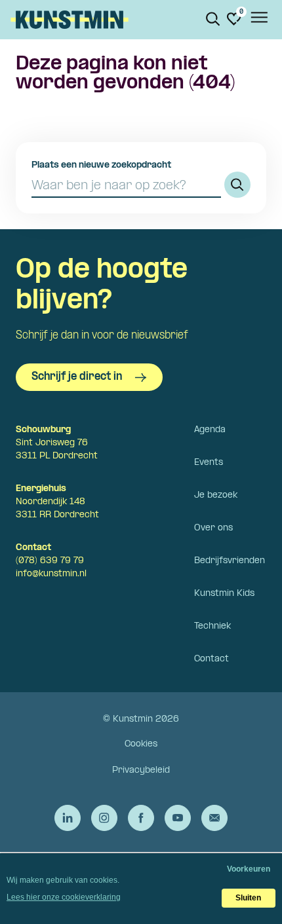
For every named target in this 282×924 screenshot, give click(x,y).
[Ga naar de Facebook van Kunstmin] (141, 818)
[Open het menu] (258, 20)
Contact (211, 659)
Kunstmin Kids (224, 594)
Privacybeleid (141, 770)
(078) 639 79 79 (50, 561)
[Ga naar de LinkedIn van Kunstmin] (67, 818)
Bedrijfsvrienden (229, 561)
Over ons (213, 528)
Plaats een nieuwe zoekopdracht (101, 165)
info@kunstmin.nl (51, 574)
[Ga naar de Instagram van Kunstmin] (104, 818)
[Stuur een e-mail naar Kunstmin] (214, 818)
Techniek (212, 626)
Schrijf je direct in (76, 376)
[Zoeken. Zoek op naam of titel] (213, 19)
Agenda (210, 430)
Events (208, 463)
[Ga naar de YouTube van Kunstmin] (178, 818)
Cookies (141, 744)
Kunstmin (69, 19)
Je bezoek (215, 495)
